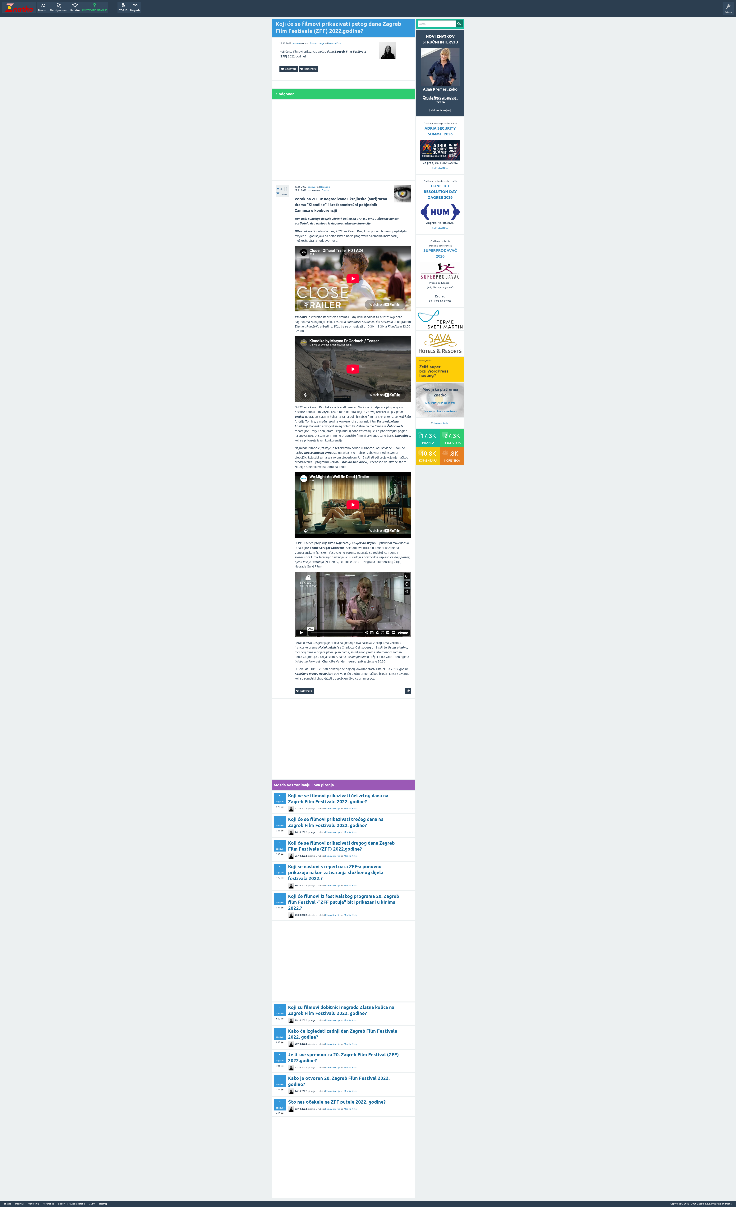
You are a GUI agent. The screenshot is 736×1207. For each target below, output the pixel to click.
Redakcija (325, 187)
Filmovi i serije (317, 43)
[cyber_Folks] (440, 380)
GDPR (92, 1204)
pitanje (296, 43)
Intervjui (19, 1204)
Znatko (325, 190)
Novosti (43, 10)
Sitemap (103, 1204)
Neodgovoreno (59, 10)
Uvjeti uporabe (77, 1204)
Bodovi (61, 1204)
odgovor (312, 187)
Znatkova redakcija (447, 411)
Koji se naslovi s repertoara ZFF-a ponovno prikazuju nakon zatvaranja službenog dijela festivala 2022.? (335, 872)
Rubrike (75, 10)
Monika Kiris (334, 43)
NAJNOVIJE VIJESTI (440, 403)
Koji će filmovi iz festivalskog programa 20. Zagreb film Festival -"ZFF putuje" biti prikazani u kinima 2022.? (343, 902)
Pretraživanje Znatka (440, 423)
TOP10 (123, 10)
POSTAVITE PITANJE (94, 10)
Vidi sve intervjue (440, 110)
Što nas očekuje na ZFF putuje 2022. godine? (337, 1102)
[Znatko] (19, 7)
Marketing (33, 1204)
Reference (48, 1204)
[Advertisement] (343, 140)
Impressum (429, 411)
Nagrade (135, 10)
